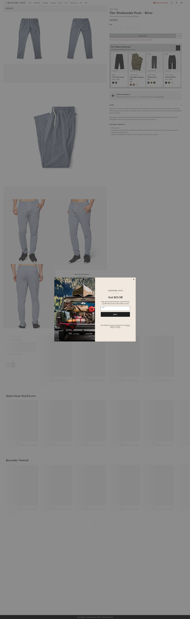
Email (103, 307)
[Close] (134, 279)
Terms (118, 327)
